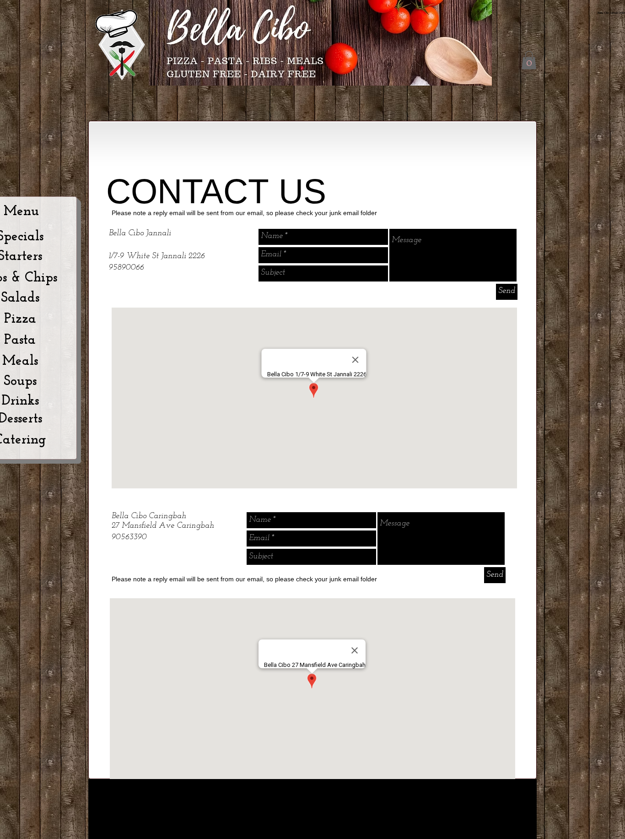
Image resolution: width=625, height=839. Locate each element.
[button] (529, 60)
